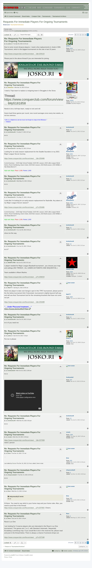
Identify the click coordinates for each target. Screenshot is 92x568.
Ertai (67, 458)
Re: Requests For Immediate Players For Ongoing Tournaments (23, 39)
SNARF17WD (70, 269)
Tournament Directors (17, 25)
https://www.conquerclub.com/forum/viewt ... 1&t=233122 (24, 54)
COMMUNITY (75, 8)
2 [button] (80, 35)
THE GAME (32, 8)
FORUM (86, 5)
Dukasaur (69, 94)
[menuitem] (15, 12)
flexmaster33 (70, 151)
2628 (71, 272)
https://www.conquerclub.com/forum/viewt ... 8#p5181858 (34, 101)
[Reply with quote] (60, 39)
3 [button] (82, 35)
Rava (67, 513)
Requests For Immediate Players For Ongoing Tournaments (35, 21)
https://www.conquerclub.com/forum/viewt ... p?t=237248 (24, 537)
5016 (71, 48)
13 (70, 129)
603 (71, 460)
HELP (86, 7)
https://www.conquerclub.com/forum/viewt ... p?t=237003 (24, 508)
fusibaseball (69, 377)
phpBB (12, 555)
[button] (75, 34)
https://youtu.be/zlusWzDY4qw (16, 309)
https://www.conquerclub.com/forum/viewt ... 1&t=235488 (24, 302)
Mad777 (68, 294)
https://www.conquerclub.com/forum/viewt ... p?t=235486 (24, 207)
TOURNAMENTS (59, 8)
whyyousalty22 (70, 470)
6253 (71, 154)
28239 (71, 100)
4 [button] (85, 35)
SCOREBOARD (47, 8)
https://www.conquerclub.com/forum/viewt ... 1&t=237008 (24, 440)
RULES (86, 8)
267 (71, 379)
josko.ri (68, 45)
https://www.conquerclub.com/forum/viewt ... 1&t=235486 (24, 158)
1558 (71, 434)
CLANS (68, 8)
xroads (68, 432)
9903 (71, 297)
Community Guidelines (21, 31)
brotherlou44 (70, 127)
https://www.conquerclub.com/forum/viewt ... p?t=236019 (24, 277)
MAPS (39, 8)
